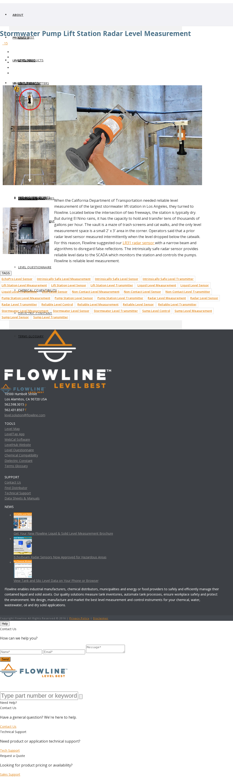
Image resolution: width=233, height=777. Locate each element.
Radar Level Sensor (204, 298)
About (18, 15)
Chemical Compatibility (21, 455)
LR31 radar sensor (139, 242)
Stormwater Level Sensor (71, 311)
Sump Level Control (156, 311)
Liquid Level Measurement (156, 285)
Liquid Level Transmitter (20, 292)
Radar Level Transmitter (19, 304)
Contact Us (13, 482)
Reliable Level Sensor (138, 304)
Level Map (12, 429)
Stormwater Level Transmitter (116, 311)
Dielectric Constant (19, 460)
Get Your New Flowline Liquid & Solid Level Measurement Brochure (63, 533)
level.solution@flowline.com (25, 415)
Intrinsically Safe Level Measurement (64, 279)
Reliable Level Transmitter (177, 304)
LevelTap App (15, 434)
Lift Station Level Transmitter (112, 285)
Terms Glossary (16, 466)
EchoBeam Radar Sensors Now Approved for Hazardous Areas (60, 557)
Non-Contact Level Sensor (142, 292)
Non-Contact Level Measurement (95, 292)
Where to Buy (24, 83)
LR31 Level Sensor (55, 292)
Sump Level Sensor (15, 317)
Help (5, 623)
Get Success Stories (34, 197)
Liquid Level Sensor (194, 285)
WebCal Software (17, 439)
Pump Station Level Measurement (26, 298)
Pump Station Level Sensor (74, 298)
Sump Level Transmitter (50, 317)
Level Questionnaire (34, 267)
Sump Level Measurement (193, 311)
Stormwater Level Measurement (25, 311)
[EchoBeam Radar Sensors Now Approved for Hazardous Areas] (23, 539)
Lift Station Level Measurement (24, 285)
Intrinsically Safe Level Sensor (116, 279)
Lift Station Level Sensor (68, 285)
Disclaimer (100, 618)
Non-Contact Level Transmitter (187, 292)
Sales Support (10, 774)
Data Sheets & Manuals (22, 498)
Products (21, 38)
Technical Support (18, 493)
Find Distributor (16, 488)
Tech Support (10, 750)
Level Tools (22, 60)
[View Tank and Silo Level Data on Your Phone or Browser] (23, 562)
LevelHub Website (18, 445)
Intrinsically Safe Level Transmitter (168, 279)
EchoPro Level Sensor (17, 279)
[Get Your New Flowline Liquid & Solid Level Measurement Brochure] (23, 515)
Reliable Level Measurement (98, 304)
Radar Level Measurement (167, 298)
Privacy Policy (79, 618)
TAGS (6, 273)
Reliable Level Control (57, 304)
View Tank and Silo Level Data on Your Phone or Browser (56, 580)
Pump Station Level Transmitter (120, 298)
